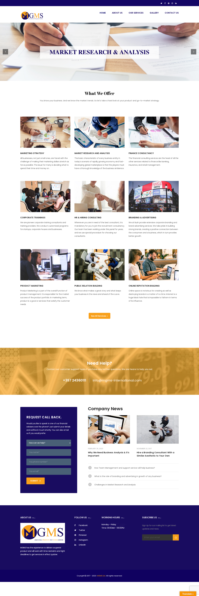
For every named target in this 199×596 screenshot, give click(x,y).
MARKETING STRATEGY (32, 153)
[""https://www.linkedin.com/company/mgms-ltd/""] (176, 3)
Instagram (83, 540)
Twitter (82, 530)
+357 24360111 (74, 380)
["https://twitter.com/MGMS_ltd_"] (161, 3)
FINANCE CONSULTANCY (141, 153)
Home (103, 12)
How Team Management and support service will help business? (124, 468)
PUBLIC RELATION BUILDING (88, 285)
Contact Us (172, 12)
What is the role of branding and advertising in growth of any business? (128, 476)
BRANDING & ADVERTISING (142, 217)
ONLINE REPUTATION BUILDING (144, 285)
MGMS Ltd (101, 575)
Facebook (83, 525)
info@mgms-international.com (117, 380)
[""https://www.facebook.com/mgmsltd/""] (165, 3)
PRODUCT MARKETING (31, 285)
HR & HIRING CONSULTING (87, 217)
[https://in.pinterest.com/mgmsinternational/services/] (168, 3)
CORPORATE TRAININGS (32, 217)
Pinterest (83, 535)
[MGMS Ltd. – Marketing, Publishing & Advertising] (32, 15)
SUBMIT (34, 480)
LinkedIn (82, 544)
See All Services (99, 316)
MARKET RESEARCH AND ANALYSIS (92, 153)
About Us (117, 12)
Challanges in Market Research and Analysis (115, 484)
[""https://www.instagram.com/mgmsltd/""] (172, 3)
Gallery (154, 12)
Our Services (136, 12)
